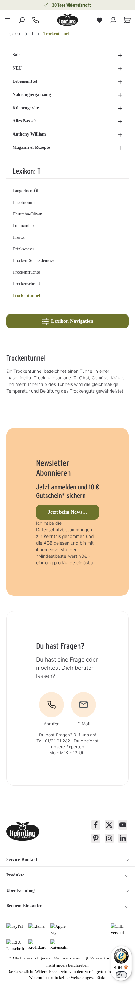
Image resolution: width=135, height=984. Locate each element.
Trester (19, 237)
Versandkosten (102, 958)
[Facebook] (95, 825)
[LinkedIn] (122, 838)
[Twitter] (109, 825)
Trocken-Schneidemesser (35, 260)
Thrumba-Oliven (27, 214)
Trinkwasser (23, 249)
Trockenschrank (27, 284)
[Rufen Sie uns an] (35, 20)
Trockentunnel (26, 295)
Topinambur (23, 225)
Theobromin (24, 202)
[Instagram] (109, 838)
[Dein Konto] (113, 20)
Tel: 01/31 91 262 (53, 740)
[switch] (121, 974)
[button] (120, 55)
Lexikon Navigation (71, 321)
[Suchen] (21, 20)
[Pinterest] (95, 838)
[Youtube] (122, 825)
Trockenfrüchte (26, 272)
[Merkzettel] (99, 20)
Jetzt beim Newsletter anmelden (73, 512)
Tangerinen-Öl (25, 190)
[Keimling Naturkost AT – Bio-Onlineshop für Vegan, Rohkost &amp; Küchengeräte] (67, 20)
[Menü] (8, 20)
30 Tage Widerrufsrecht (71, 5)
